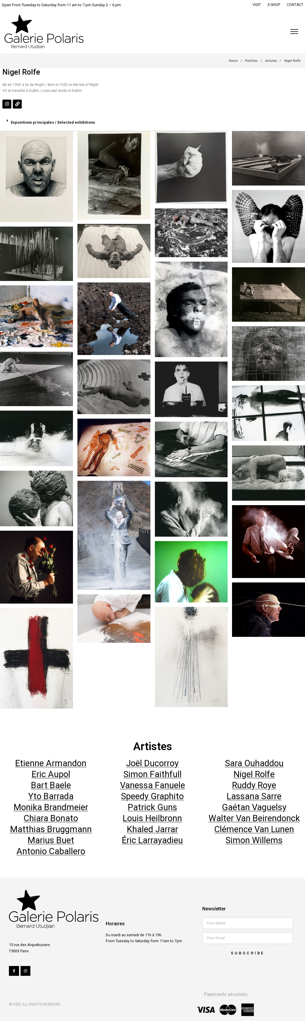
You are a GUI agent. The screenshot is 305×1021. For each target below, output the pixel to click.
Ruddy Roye (254, 785)
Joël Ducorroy (152, 763)
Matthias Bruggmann (51, 829)
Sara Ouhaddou (254, 763)
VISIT (257, 5)
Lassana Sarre (254, 796)
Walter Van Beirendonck (254, 818)
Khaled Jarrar (152, 829)
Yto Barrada (51, 796)
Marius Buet (51, 840)
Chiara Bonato (51, 818)
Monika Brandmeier (51, 807)
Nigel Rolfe (254, 774)
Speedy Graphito (152, 796)
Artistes (271, 61)
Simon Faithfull (152, 774)
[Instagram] (6, 104)
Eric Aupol (51, 774)
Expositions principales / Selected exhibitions (53, 122)
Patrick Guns (152, 807)
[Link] (17, 104)
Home (233, 61)
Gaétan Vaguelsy (254, 807)
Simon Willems (254, 840)
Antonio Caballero (50, 851)
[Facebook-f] (14, 971)
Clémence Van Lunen (254, 829)
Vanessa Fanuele (152, 785)
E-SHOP (274, 5)
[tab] (152, 122)
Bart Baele (51, 785)
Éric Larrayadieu (152, 840)
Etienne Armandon (50, 763)
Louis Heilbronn (152, 818)
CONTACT (295, 5)
